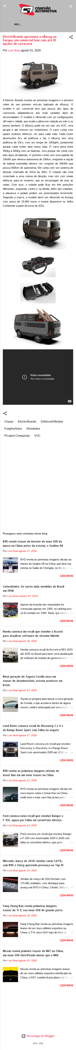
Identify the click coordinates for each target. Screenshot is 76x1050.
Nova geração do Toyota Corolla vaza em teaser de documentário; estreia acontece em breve (32, 681)
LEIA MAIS (66, 575)
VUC (37, 435)
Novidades (33, 428)
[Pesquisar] (71, 7)
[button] (71, 37)
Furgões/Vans (13, 428)
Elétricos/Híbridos (52, 421)
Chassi (8, 421)
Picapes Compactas (17, 435)
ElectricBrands (27, 421)
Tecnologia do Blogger (40, 1036)
